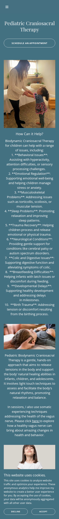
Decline (15, 511)
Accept (43, 511)
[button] (7, 7)
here (35, 421)
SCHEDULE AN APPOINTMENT (30, 43)
